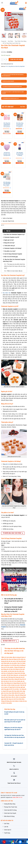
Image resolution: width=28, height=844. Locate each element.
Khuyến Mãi (22, 66)
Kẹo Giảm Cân (7, 293)
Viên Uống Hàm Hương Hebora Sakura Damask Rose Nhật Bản (6, 124)
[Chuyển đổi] (2, 599)
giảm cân (7, 464)
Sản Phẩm (10, 41)
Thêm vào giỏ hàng (16, 59)
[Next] (24, 19)
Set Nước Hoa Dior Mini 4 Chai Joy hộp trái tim (6, 154)
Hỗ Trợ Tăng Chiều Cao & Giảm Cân (11, 43)
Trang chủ (3, 41)
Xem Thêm (22, 106)
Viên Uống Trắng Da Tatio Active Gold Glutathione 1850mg (19, 124)
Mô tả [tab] (2, 225)
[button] (2, 3)
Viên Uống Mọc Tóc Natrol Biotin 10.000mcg (19, 154)
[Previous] (3, 19)
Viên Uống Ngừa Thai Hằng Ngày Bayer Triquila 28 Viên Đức (6, 184)
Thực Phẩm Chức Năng (20, 41)
